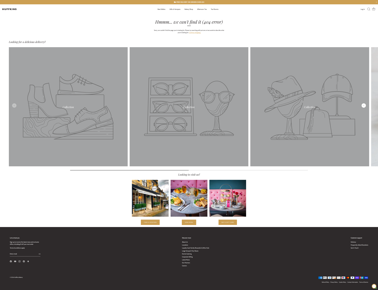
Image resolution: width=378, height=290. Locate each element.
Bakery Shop (189, 9)
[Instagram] (19, 261)
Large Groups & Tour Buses (190, 251)
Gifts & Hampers (175, 9)
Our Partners (186, 263)
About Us (185, 242)
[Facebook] (11, 261)
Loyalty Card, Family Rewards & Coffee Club (195, 248)
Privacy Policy (334, 282)
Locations (185, 245)
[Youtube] (15, 261)
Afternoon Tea (202, 9)
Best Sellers (161, 9)
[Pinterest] (24, 261)
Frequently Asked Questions (359, 245)
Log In (363, 9)
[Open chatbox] (374, 286)
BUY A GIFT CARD (228, 222)
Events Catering (187, 254)
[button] (14, 105)
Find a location (150, 222)
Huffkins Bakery (18, 277)
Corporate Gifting (187, 257)
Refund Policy (325, 282)
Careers (184, 266)
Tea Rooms (214, 9)
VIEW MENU (189, 222)
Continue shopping (194, 32)
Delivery (353, 242)
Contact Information (352, 282)
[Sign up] (39, 254)
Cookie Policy (342, 282)
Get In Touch (355, 248)
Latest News (186, 260)
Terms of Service (363, 282)
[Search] (369, 9)
